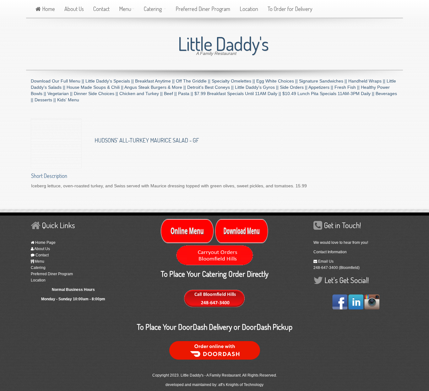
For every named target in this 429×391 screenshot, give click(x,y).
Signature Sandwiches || (323, 80)
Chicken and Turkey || (141, 93)
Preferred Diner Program (203, 8)
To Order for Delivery (290, 8)
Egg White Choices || (277, 80)
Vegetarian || (60, 93)
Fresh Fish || (347, 87)
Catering (153, 8)
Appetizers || (321, 87)
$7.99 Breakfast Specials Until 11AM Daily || (238, 93)
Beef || (171, 93)
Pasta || (186, 93)
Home (48, 8)
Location (249, 8)
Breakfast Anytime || (155, 80)
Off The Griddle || (194, 80)
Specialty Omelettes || (234, 80)
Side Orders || (294, 87)
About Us (74, 8)
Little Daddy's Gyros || (257, 87)
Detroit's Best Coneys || (211, 87)
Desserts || (46, 99)
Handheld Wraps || (367, 80)
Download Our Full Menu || (58, 80)
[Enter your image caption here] (56, 143)
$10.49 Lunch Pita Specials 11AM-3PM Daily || (329, 93)
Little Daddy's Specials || (110, 80)
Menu (125, 8)
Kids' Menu (68, 99)
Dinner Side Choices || (96, 93)
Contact (101, 8)
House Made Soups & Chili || (95, 87)
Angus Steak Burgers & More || (155, 87)
